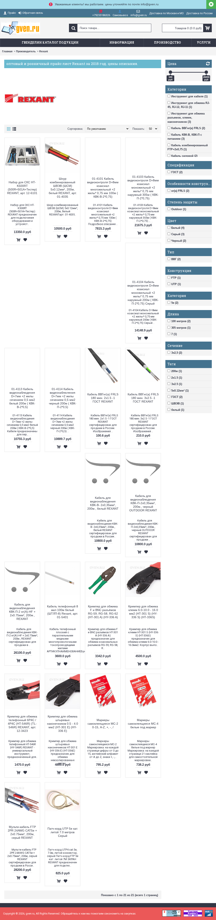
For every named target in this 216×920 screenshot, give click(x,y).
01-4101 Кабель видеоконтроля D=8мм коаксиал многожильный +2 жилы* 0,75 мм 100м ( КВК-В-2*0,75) (103, 187)
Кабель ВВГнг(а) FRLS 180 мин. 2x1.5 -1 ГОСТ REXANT (102, 398)
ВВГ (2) (176, 259)
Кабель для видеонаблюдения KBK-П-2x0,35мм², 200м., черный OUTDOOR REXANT (143, 503)
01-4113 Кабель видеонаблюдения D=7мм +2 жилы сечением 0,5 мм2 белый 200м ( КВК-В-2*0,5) (22, 398)
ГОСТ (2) (176, 172)
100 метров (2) (180, 321)
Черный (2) (178, 240)
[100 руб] (170, 72)
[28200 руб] (206, 72)
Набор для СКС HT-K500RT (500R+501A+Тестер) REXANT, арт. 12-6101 (22, 188)
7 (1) (174, 334)
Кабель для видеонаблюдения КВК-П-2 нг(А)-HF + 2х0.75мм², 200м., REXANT (22, 612)
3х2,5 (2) (176, 352)
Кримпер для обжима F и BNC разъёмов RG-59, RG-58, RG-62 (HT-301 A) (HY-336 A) (103, 612)
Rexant (43, 51)
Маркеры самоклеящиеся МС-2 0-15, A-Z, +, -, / (103, 723)
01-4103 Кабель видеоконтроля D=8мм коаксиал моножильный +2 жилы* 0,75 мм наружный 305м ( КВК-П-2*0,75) (143, 187)
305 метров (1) (180, 327)
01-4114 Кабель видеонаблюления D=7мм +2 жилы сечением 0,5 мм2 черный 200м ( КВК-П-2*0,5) (62, 398)
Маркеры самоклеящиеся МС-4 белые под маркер (143, 723)
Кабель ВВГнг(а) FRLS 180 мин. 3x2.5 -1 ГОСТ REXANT (143, 398)
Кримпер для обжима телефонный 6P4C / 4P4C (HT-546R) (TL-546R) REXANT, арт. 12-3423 (22, 723)
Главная (7, 51)
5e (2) (174, 302)
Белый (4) (177, 227)
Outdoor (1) (178, 209)
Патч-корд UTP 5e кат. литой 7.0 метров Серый (62, 832)
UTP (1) (176, 284)
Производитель (26, 51)
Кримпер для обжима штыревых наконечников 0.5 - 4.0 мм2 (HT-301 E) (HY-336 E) (62, 723)
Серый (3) (177, 234)
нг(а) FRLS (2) (180, 190)
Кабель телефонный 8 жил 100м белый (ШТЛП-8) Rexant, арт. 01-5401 (62, 612)
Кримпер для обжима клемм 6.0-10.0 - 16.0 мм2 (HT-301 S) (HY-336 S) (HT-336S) (143, 612)
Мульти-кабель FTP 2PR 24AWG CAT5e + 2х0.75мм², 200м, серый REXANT (22, 832)
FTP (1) (176, 277)
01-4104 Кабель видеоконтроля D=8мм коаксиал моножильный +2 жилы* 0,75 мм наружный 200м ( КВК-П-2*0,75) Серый (143, 292)
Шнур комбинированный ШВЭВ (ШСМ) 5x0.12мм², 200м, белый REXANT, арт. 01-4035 (63, 187)
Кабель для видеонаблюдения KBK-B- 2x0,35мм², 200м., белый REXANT (103, 503)
